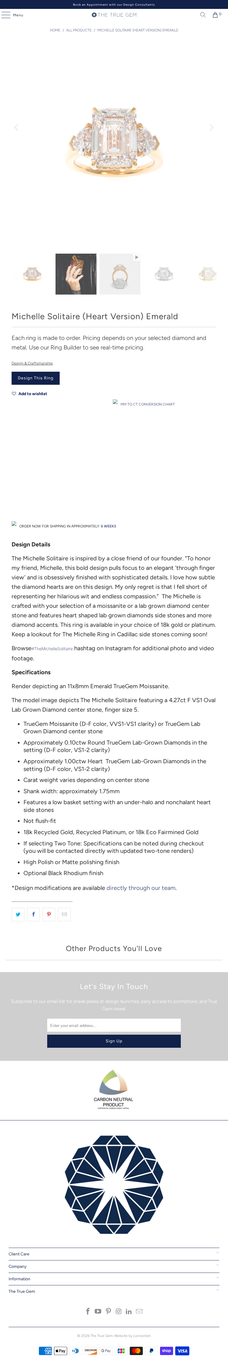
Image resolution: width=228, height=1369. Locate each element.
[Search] (201, 15)
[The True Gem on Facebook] (87, 1311)
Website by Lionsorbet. (132, 1336)
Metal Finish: (22, 458)
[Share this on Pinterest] (48, 914)
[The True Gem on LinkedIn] (129, 1311)
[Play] (114, 142)
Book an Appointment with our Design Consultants (114, 5)
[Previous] (17, 127)
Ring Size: (20, 484)
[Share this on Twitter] (18, 914)
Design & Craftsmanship (32, 363)
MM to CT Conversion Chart (148, 404)
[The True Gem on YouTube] (98, 1311)
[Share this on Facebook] (33, 914)
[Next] (211, 127)
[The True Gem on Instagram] (119, 1311)
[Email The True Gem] (139, 1311)
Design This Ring (35, 378)
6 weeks (108, 526)
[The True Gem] (114, 15)
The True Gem (102, 1336)
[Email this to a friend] (64, 914)
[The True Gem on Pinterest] (108, 1311)
